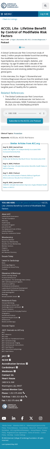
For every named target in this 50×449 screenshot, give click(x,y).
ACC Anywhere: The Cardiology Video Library (16, 280)
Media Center (7, 425)
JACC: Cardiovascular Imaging (11, 343)
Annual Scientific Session (10, 296)
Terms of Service (34, 432)
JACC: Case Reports (8, 347)
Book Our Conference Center (11, 233)
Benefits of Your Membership (11, 244)
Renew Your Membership (10, 242)
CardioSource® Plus (8, 284)
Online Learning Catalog (9, 275)
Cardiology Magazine (8, 265)
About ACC (6, 214)
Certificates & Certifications (10, 286)
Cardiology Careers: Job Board (11, 307)
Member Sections (7, 246)
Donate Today (7, 256)
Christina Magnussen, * (39, 39)
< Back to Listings (9, 19)
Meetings (5, 294)
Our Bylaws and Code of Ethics (11, 229)
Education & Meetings (11, 273)
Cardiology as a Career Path (10, 305)
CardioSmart (8, 367)
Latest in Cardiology (31, 202)
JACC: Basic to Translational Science (13, 338)
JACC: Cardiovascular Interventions (12, 345)
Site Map (10, 435)
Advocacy (5, 220)
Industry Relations (7, 231)
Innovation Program (8, 225)
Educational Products (8, 315)
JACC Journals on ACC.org (13, 330)
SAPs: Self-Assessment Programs (12, 282)
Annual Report (36, 430)
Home (18, 202)
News (3, 263)
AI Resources (6, 319)
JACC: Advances (6, 334)
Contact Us (7, 375)
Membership (7, 237)
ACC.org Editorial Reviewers (19, 430)
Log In (43, 14)
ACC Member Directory (9, 252)
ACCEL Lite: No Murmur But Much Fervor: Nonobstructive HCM (24, 159)
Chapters (4, 248)
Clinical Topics (8, 326)
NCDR (5, 360)
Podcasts (4, 269)
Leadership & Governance (10, 216)
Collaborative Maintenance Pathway (13, 290)
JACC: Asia (5, 336)
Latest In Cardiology (10, 260)
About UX (32, 428)
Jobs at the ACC (6, 227)
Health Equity (6, 223)
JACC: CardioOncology (9, 341)
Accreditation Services (13, 363)
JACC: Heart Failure (7, 351)
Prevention (18, 133)
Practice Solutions (7, 309)
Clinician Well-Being (8, 303)
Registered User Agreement (17, 432)
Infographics (6, 313)
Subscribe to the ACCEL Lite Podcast (25, 121)
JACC (3, 332)
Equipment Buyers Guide (10, 317)
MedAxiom (7, 371)
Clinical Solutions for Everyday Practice (14, 311)
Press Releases (12, 428)
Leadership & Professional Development (15, 288)
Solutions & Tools (9, 300)
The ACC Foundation (8, 218)
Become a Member (8, 239)
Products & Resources (9, 277)
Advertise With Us (19, 425)
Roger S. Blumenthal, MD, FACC (21, 39)
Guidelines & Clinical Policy (10, 267)
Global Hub (5, 250)
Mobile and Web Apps (8, 322)
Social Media (23, 428)
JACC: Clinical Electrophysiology (12, 349)
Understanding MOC (8, 292)
